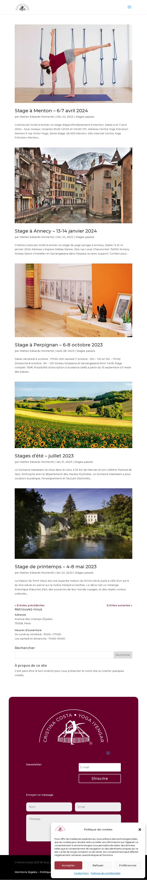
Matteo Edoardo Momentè (37, 116)
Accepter (68, 865)
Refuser (98, 865)
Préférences (127, 865)
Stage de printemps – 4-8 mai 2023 (56, 566)
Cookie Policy (81, 873)
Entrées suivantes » (119, 605)
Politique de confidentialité (105, 873)
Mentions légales (26, 872)
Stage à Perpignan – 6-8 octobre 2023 (59, 345)
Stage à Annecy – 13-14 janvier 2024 (56, 231)
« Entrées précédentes (29, 605)
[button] (140, 829)
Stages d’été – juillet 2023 (44, 456)
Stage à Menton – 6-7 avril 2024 (51, 111)
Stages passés (85, 116)
